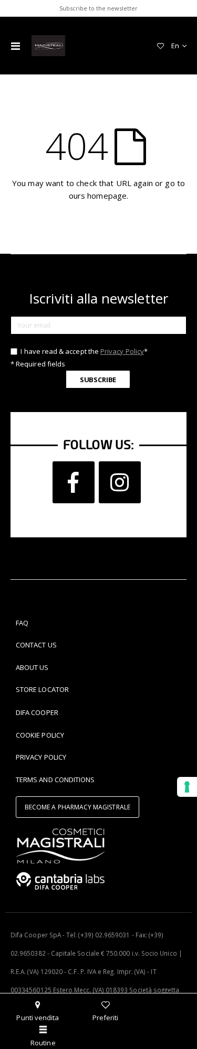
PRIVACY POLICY (41, 757)
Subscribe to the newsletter (98, 8)
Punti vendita (37, 1017)
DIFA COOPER (37, 712)
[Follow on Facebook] (74, 482)
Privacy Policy (122, 351)
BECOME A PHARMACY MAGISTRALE (77, 807)
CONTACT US (36, 645)
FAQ (22, 623)
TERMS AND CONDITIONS (55, 779)
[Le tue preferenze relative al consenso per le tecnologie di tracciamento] (187, 787)
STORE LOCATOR (42, 689)
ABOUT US (32, 667)
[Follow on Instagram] (120, 482)
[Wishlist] (160, 45)
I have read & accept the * (83, 351)
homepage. (107, 195)
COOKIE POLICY (40, 735)
